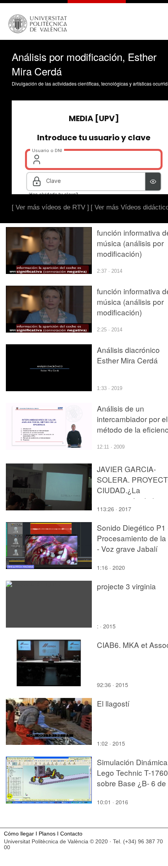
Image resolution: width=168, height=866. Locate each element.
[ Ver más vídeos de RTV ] (50, 207)
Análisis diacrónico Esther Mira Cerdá (128, 354)
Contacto (71, 834)
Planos (47, 834)
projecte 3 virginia (126, 586)
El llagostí (113, 703)
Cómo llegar (19, 834)
